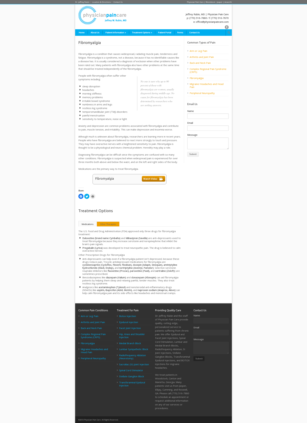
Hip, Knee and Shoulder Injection (132, 336)
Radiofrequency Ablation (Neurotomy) (132, 357)
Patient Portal (164, 32)
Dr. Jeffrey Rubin (82, 2)
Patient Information (116, 32)
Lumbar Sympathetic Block (133, 349)
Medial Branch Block (130, 343)
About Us (95, 32)
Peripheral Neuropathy (202, 93)
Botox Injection (127, 316)
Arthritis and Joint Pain (202, 57)
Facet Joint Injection (130, 328)
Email (190, 122)
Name (190, 111)
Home (82, 32)
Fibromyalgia (197, 78)
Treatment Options (142, 32)
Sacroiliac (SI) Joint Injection (134, 364)
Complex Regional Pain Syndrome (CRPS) (208, 70)
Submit (193, 154)
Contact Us (117, 2)
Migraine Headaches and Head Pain (207, 85)
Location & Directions (101, 2)
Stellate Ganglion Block (131, 376)
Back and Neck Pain (200, 62)
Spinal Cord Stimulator (131, 370)
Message (192, 134)
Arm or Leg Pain (198, 50)
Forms (180, 32)
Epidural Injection (128, 322)
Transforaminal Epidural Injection (132, 384)
